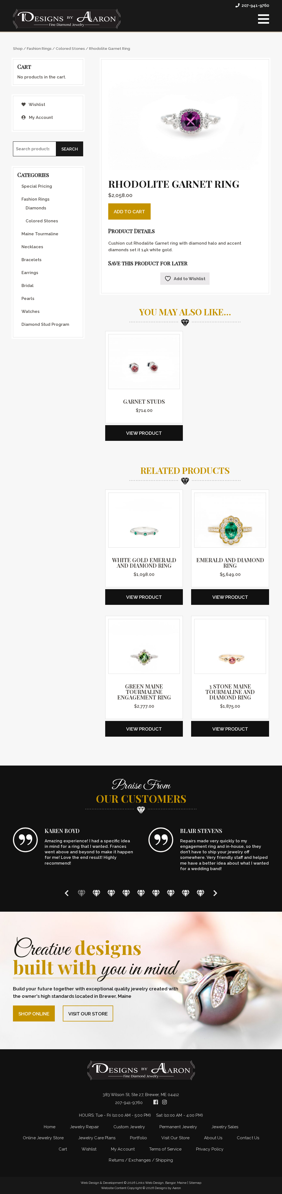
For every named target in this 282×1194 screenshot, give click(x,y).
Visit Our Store (88, 1014)
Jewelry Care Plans (97, 1137)
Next (215, 893)
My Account (40, 117)
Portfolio (138, 1137)
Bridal (27, 285)
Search (69, 149)
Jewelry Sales (225, 1126)
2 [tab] (96, 893)
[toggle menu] (263, 19)
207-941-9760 (255, 5)
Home (49, 1126)
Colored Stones (70, 48)
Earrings (29, 272)
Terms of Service (165, 1149)
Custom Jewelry (129, 1126)
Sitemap (195, 1183)
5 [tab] (141, 893)
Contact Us (248, 1137)
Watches (30, 311)
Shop (18, 48)
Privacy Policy (209, 1149)
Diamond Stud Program (45, 324)
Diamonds (36, 208)
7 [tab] (171, 893)
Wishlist (36, 104)
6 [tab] (156, 893)
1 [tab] (81, 893)
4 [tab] (126, 893)
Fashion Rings (39, 48)
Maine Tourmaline (39, 233)
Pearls (27, 298)
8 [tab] (185, 893)
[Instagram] (164, 1102)
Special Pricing (36, 186)
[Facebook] (156, 1102)
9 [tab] (200, 893)
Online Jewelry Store (43, 1137)
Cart (63, 1149)
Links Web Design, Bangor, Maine (161, 1183)
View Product (144, 433)
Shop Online (33, 1014)
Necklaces (32, 246)
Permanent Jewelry (178, 1126)
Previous (66, 893)
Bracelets (31, 259)
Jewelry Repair (84, 1126)
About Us (213, 1137)
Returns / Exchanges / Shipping (141, 1160)
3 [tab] (111, 893)
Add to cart (129, 211)
